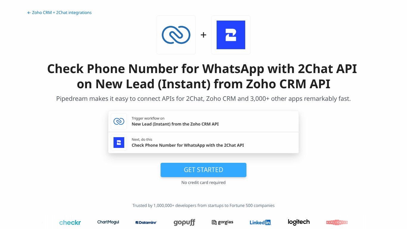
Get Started (203, 169)
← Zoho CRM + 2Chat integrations (59, 13)
